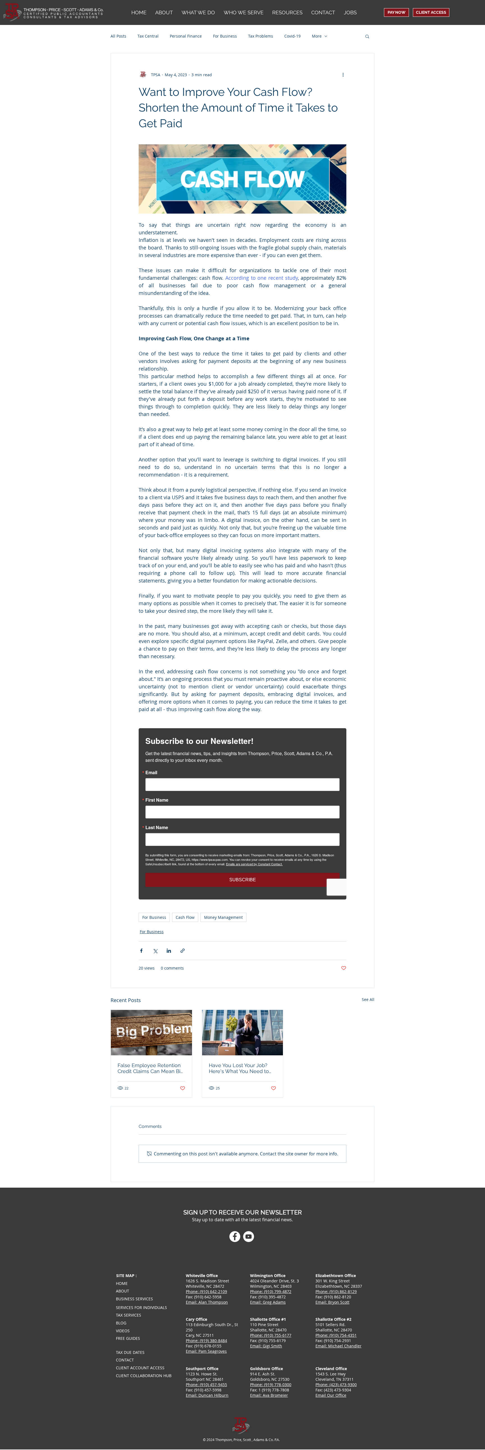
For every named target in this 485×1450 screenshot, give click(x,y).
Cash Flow (185, 917)
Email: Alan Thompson (207, 1302)
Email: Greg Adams (268, 1302)
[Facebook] (234, 1236)
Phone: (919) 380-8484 (206, 1340)
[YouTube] (248, 1236)
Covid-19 (292, 36)
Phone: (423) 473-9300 (336, 1384)
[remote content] (242, 813)
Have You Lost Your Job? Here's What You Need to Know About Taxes (239, 1068)
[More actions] (343, 74)
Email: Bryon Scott (332, 1302)
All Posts (118, 36)
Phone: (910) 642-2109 (206, 1291)
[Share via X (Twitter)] (155, 950)
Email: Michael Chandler (338, 1346)
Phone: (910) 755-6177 (270, 1335)
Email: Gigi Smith (266, 1346)
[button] (243, 12)
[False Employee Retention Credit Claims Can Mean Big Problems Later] (151, 1032)
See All (368, 999)
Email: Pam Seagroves (206, 1351)
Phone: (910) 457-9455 (206, 1384)
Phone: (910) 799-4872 (270, 1291)
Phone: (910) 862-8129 (336, 1291)
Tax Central (148, 36)
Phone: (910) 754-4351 (336, 1335)
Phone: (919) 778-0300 (270, 1384)
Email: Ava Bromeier (269, 1395)
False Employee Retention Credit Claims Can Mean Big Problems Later (151, 1068)
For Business (225, 36)
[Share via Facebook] (141, 950)
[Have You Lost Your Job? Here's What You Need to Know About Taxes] (242, 1032)
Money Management (223, 917)
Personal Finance (186, 36)
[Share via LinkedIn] (168, 950)
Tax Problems (260, 36)
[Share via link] (182, 950)
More (317, 36)
